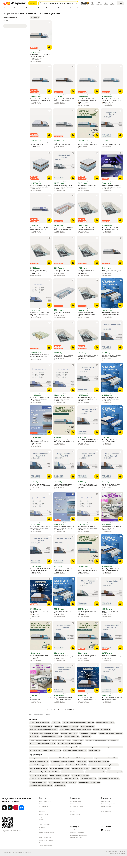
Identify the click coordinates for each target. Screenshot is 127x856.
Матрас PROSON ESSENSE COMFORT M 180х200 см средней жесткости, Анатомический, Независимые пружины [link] (111, 656)
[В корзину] (49, 47)
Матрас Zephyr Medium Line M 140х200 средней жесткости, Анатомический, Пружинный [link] (62, 612)
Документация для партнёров (78, 835)
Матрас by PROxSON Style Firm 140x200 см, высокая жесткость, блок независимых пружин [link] (87, 698)
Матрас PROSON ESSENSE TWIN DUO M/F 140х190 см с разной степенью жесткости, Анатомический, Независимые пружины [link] (63, 698)
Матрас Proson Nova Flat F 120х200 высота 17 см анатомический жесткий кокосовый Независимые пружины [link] (111, 271)
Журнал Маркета (75, 814)
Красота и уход (43, 822)
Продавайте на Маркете (77, 832)
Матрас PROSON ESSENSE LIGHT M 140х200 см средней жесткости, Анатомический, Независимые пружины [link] (88, 440)
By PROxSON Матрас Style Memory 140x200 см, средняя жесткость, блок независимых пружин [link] (111, 186)
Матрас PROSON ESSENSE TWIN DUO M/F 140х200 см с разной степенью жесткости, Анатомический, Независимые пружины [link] (111, 484)
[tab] (8, 8)
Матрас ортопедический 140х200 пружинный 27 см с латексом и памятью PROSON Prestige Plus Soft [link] (88, 612)
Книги (40, 830)
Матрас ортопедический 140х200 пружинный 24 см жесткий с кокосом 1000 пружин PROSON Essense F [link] (63, 569)
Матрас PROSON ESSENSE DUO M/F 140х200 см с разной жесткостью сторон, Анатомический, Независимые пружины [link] (88, 484)
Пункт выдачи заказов (107, 809)
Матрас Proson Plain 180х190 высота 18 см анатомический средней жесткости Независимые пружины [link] (63, 271)
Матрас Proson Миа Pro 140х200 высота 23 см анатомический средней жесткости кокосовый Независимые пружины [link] (39, 355)
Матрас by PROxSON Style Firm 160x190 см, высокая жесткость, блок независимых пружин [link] (39, 612)
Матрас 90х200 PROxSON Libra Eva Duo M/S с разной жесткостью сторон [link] (40, 527)
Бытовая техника (43, 806)
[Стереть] (76, 3)
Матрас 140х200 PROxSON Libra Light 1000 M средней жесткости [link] (39, 313)
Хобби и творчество (44, 824)
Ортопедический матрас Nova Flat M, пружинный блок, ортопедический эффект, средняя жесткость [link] (111, 527)
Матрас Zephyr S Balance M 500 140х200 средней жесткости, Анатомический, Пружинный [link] (110, 398)
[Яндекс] (123, 853)
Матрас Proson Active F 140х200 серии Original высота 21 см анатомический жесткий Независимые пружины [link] (39, 228)
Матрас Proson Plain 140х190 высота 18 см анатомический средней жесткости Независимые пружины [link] (87, 228)
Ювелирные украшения (45, 845)
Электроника (42, 811)
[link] (39, 722)
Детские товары (43, 843)
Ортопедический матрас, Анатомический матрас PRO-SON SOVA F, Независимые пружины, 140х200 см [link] (39, 440)
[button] (35, 17)
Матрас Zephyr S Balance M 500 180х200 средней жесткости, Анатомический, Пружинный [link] (110, 313)
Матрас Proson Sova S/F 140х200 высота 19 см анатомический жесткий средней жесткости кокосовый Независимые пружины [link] (88, 186)
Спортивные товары (44, 835)
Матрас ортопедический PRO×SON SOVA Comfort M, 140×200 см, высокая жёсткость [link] (64, 527)
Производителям (106, 806)
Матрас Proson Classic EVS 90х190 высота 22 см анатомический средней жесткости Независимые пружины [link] (64, 228)
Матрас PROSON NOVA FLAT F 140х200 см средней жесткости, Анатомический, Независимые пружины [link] (111, 143)
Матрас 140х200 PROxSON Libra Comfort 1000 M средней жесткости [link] (63, 398)
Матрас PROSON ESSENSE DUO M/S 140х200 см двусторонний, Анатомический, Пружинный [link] (64, 484)
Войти (120, 3)
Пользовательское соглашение (22, 852)
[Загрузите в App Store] (4, 809)
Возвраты (73, 811)
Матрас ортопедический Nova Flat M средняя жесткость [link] (40, 698)
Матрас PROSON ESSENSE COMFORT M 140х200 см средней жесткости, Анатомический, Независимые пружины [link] (40, 484)
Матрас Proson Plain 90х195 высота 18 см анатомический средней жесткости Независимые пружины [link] (64, 355)
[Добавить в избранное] (49, 22)
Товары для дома (43, 817)
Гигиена (41, 809)
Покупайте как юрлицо (76, 806)
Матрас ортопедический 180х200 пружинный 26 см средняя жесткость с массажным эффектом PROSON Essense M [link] (111, 355)
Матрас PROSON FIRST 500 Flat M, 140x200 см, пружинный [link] (40, 55)
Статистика (7, 852)
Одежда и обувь (43, 814)
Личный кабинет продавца (77, 830)
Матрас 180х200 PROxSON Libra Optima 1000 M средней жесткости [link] (40, 398)
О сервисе (73, 809)
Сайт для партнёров (76, 837)
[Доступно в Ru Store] (21, 809)
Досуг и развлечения (45, 801)
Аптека (41, 819)
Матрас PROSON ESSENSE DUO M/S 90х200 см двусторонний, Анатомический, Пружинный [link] (112, 698)
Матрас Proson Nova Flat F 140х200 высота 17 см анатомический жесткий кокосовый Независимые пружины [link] (64, 99)
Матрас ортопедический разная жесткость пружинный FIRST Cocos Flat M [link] (88, 143)
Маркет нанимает (106, 811)
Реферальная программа (108, 803)
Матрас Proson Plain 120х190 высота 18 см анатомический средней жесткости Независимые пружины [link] (87, 271)
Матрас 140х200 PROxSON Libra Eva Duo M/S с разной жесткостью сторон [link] (87, 527)
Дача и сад (42, 827)
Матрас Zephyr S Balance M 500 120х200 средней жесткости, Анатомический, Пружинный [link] (110, 569)
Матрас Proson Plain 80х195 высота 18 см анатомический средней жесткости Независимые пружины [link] (88, 355)
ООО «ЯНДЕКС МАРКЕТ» (118, 851)
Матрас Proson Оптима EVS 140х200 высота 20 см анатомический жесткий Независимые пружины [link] (62, 313)
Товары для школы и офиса (46, 832)
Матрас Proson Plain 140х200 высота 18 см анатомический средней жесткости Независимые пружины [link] (87, 313)
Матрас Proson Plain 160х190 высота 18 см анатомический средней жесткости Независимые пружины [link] (111, 228)
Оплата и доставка (75, 803)
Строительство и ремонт (46, 840)
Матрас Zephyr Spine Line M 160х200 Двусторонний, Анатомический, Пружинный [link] (110, 440)
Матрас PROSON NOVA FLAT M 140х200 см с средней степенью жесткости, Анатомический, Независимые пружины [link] (63, 186)
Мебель (41, 803)
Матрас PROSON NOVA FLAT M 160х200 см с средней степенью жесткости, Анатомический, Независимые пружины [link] (87, 398)
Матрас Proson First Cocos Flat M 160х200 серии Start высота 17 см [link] (40, 99)
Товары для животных (45, 837)
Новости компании (106, 801)
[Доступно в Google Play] (10, 809)
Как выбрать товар (75, 801)
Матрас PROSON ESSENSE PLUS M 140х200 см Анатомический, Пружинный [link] (40, 569)
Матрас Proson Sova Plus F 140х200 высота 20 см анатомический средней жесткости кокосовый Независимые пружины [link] (40, 186)
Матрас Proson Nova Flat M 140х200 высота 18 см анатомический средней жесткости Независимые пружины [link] (64, 143)
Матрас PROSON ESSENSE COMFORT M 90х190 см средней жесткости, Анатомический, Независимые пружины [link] (63, 656)
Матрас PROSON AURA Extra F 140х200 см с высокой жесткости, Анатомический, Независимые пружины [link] (111, 612)
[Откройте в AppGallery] (15, 809)
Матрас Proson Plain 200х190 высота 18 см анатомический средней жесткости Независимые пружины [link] (40, 271)
